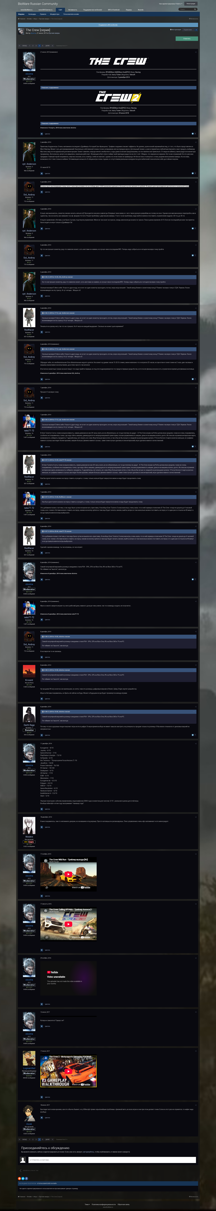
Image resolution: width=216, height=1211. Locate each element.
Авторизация (176, 29)
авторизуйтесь (88, 1152)
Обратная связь (124, 1204)
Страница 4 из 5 (61, 45)
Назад (24, 45)
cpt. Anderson (29, 164)
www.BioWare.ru (26, 10)
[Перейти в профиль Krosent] (29, 671)
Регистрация (191, 4)
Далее (48, 45)
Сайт (60, 10)
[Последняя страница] (52, 45)
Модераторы (54, 14)
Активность (72, 10)
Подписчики (188, 30)
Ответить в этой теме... (41, 1160)
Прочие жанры (54, 33)
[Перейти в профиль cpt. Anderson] (29, 151)
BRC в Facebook (114, 10)
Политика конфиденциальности (104, 1204)
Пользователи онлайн (71, 14)
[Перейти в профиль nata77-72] (29, 421)
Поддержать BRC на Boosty (108, 25)
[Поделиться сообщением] (195, 52)
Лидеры (129, 10)
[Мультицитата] (41, 134)
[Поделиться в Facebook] (26, 1178)
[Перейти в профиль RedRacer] (29, 317)
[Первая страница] (19, 45)
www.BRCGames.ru (45, 10)
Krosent (29, 680)
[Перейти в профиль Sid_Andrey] (29, 187)
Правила (43, 14)
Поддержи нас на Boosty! (92, 10)
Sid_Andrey (29, 194)
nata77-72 (29, 430)
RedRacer (29, 330)
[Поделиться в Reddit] (19, 1178)
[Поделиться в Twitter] (23, 1178)
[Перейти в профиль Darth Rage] (29, 714)
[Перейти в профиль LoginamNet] (29, 1058)
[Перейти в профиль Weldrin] (29, 825)
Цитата (47, 134)
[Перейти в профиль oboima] (21, 31)
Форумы (21, 14)
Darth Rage (29, 725)
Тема (87, 1204)
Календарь (32, 14)
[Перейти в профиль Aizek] (29, 1113)
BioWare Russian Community (38, 4)
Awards (140, 10)
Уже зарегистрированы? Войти (170, 4)
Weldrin (29, 836)
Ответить (186, 39)
